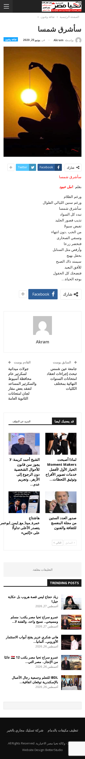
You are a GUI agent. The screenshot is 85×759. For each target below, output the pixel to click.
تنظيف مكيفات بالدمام (63, 730)
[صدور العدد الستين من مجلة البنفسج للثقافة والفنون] (60, 502)
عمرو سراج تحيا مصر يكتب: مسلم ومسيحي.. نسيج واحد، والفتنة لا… (34, 619)
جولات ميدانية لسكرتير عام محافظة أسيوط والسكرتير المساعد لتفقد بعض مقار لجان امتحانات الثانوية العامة (22, 383)
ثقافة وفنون (11, 39)
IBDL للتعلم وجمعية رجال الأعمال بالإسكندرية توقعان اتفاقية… (35, 679)
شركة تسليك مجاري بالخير (25, 730)
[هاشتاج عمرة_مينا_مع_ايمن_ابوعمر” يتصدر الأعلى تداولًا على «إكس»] (24, 502)
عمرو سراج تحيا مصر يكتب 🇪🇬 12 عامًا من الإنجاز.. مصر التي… (31, 659)
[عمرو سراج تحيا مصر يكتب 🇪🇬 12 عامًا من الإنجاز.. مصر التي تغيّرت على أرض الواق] (71, 662)
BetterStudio (54, 750)
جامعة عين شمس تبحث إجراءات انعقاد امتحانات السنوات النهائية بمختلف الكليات (62, 378)
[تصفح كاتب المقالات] (42, 325)
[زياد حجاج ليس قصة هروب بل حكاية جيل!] (71, 602)
